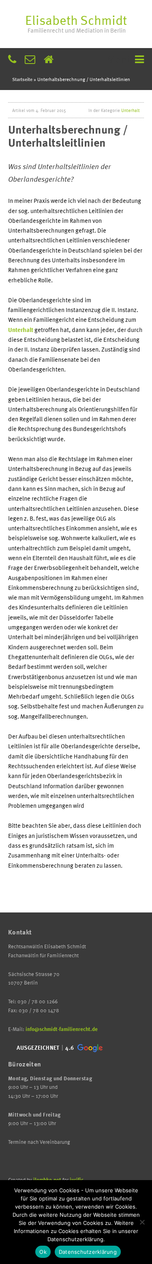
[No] (142, 1222)
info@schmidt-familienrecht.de (62, 1029)
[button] (58, 1048)
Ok (43, 1252)
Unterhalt (130, 110)
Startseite (22, 79)
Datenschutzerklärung (88, 1252)
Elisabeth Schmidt (76, 22)
